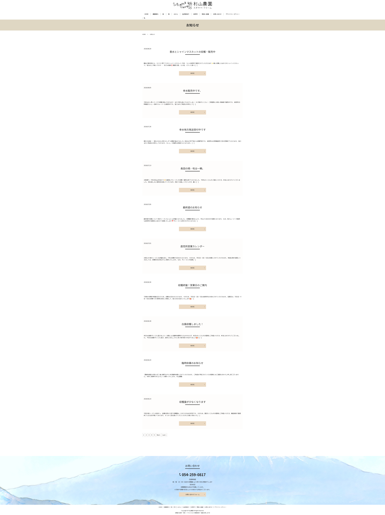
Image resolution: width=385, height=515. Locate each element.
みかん (176, 14)
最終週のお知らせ (192, 207)
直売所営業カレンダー (192, 246)
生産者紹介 (185, 14)
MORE (192, 73)
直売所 (195, 14)
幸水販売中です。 (192, 90)
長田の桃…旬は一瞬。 (193, 168)
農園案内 (155, 14)
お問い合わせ (217, 14)
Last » (164, 435)
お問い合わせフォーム (192, 494)
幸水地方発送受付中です (192, 129)
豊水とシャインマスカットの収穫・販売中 (192, 51)
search (145, 19)
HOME (146, 14)
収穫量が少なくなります (192, 402)
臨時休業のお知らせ (192, 363)
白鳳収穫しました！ (192, 324)
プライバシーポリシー (233, 14)
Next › (159, 435)
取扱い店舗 (205, 14)
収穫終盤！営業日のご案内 (192, 285)
